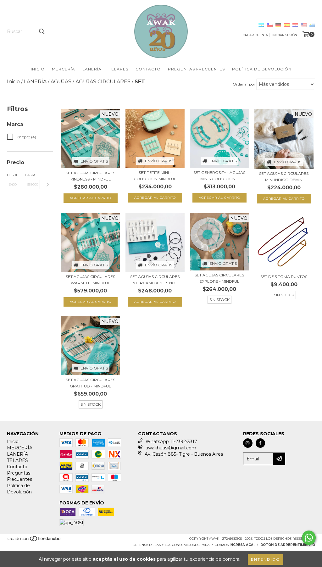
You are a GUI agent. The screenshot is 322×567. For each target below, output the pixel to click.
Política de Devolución (261, 69)
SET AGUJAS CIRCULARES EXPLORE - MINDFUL (219, 278)
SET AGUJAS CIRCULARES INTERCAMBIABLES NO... (155, 279)
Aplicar (47, 184)
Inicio (38, 69)
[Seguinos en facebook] (260, 443)
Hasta (30, 175)
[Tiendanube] (34, 540)
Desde (12, 175)
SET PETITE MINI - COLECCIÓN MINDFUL (155, 175)
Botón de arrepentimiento (287, 545)
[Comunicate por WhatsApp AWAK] (309, 538)
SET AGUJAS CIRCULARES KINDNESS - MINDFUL (90, 175)
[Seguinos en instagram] (248, 443)
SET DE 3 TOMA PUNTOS (283, 276)
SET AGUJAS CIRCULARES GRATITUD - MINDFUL (90, 382)
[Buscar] (41, 31)
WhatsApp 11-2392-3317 (171, 441)
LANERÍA (92, 69)
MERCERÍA (63, 69)
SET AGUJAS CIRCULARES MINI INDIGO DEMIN (283, 176)
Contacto (148, 69)
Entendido (265, 559)
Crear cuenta (255, 35)
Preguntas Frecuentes (196, 69)
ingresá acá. (242, 545)
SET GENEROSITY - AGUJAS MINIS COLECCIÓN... (219, 175)
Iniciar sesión (284, 35)
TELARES (118, 69)
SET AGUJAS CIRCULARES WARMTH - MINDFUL (90, 279)
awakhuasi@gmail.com (171, 448)
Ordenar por (244, 84)
